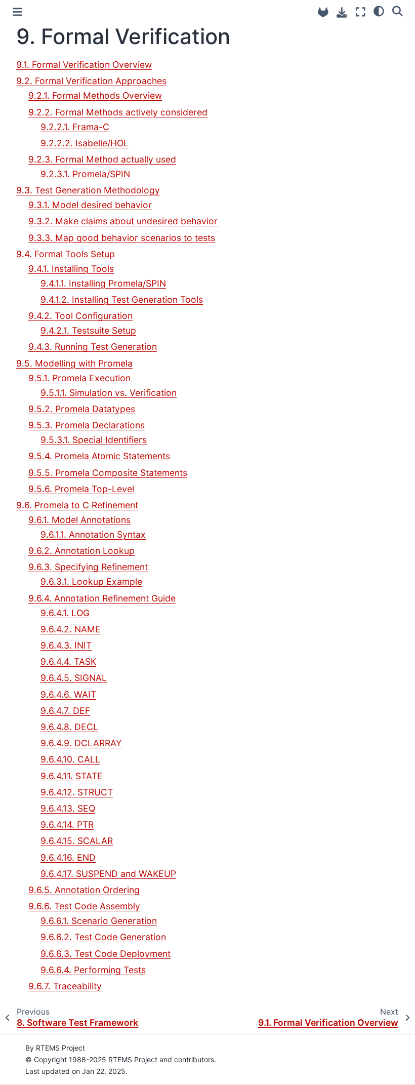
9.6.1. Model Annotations (79, 519)
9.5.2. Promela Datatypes (81, 409)
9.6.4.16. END (68, 857)
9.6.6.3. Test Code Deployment (105, 953)
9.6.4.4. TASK (68, 661)
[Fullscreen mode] (360, 12)
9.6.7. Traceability (65, 986)
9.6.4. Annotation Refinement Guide (102, 598)
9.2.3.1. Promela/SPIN (85, 174)
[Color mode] (378, 10)
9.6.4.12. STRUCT (76, 792)
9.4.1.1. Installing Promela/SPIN (103, 283)
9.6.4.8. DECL (69, 726)
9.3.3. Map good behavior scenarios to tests (121, 237)
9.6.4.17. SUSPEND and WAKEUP (108, 873)
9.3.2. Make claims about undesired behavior (123, 221)
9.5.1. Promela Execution (79, 378)
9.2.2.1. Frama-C (74, 127)
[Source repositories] (323, 12)
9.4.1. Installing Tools (71, 268)
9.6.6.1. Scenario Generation (98, 920)
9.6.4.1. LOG (65, 613)
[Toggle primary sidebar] (17, 12)
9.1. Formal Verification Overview (84, 64)
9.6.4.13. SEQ (67, 808)
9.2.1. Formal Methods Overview (95, 95)
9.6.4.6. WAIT (68, 694)
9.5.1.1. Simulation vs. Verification (108, 392)
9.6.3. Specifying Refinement (88, 566)
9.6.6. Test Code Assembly (84, 906)
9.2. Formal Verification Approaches (91, 80)
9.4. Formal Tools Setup (65, 254)
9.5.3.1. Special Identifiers (93, 439)
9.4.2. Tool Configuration (80, 315)
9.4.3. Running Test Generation (92, 346)
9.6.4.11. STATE (71, 776)
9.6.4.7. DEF (65, 710)
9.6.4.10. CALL (70, 759)
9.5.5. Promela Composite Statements (107, 472)
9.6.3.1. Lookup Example (91, 581)
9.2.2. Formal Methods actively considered (118, 112)
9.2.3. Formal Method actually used (102, 159)
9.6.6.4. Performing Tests (93, 970)
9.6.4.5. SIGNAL (73, 677)
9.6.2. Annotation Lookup (81, 550)
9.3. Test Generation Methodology (88, 190)
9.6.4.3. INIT (66, 645)
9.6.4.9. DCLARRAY (81, 743)
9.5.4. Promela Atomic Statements (99, 456)
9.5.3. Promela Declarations (86, 425)
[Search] (397, 10)
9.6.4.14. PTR (67, 824)
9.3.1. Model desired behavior (90, 204)
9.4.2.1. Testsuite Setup (88, 330)
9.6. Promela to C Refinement (77, 505)
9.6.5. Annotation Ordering (84, 890)
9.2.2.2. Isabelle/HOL (84, 143)
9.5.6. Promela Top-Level (81, 489)
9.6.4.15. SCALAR (76, 840)
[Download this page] (342, 12)
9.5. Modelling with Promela (74, 363)
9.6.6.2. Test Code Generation (103, 937)
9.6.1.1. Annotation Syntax (93, 534)
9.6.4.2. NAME (70, 629)
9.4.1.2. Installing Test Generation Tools (121, 299)
